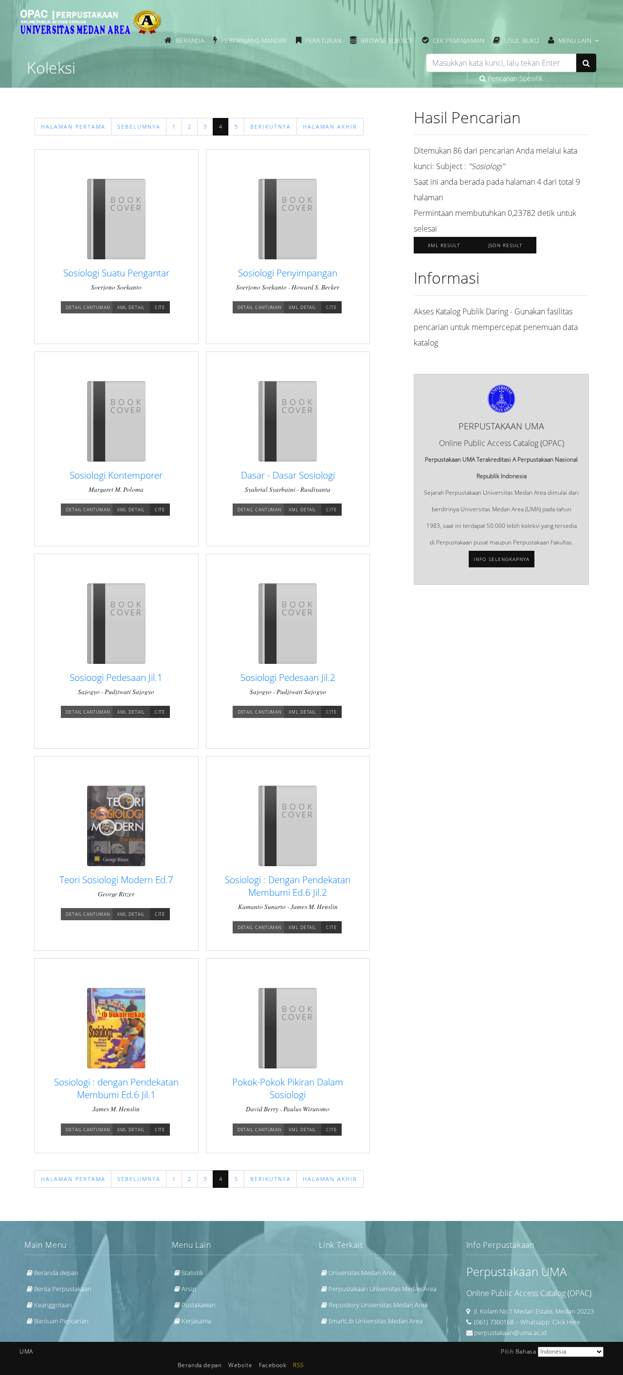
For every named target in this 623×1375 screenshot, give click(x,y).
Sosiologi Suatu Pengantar (116, 273)
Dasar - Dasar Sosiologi (288, 475)
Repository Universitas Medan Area (378, 1304)
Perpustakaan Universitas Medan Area (383, 1288)
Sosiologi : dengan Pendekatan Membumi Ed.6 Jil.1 (116, 1088)
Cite (160, 307)
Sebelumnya (139, 126)
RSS (298, 1365)
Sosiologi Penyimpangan (287, 273)
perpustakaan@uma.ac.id (510, 1332)
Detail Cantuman (88, 307)
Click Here (566, 1321)
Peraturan (323, 40)
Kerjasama (196, 1321)
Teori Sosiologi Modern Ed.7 (116, 879)
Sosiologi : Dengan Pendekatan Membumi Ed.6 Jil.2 (287, 885)
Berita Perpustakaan (63, 1288)
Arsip (189, 1288)
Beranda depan (56, 1272)
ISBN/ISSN (254, 72)
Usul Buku (521, 40)
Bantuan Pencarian (61, 1321)
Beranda (190, 40)
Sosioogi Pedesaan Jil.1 (116, 677)
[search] (501, 63)
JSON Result (505, 245)
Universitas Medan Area (362, 1272)
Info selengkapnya (502, 559)
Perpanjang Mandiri (254, 40)
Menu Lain (574, 40)
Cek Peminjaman (459, 40)
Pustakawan (199, 1304)
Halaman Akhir (330, 126)
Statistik (192, 1272)
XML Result (444, 245)
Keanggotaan (53, 1304)
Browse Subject (387, 40)
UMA (26, 1351)
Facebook (273, 1365)
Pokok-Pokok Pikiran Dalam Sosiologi (287, 1088)
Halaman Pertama (73, 126)
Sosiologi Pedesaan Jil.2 (287, 677)
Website (240, 1365)
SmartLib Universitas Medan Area (375, 1321)
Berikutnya (270, 126)
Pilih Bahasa (518, 1351)
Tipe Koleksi (422, 72)
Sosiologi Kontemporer (116, 475)
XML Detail (131, 307)
